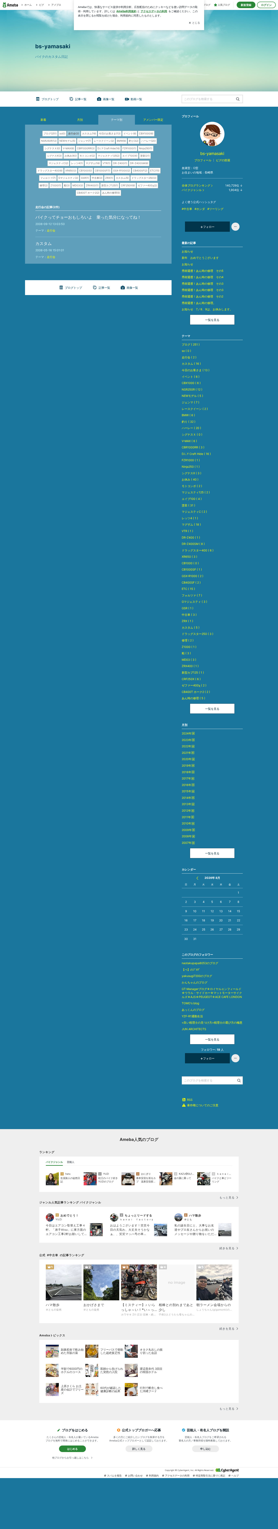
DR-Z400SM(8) (139, 163)
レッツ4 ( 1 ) (190, 518)
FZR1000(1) (129, 148)
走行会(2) (73, 133)
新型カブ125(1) (109, 185)
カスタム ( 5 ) (190, 627)
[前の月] (197, 878)
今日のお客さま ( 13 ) (195, 370)
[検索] (238, 99)
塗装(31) (145, 155)
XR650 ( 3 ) (189, 556)
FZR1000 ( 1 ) (191, 460)
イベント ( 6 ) (190, 376)
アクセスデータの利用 (177, 1475)
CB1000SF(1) (102, 170)
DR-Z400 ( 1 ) (191, 537)
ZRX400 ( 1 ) (190, 666)
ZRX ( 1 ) (187, 621)
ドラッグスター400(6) (49, 170)
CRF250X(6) (128, 185)
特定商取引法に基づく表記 (210, 1475)
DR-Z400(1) (120, 163)
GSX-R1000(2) (121, 170)
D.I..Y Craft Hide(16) (108, 148)
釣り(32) (133, 140)
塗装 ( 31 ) (188, 505)
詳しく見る (139, 1448)
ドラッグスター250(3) (143, 177)
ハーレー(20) (148, 140)
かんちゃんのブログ (194, 982)
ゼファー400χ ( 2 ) (194, 685)
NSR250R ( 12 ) (192, 389)
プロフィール (202, 160)
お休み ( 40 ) (190, 479)
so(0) (62, 133)
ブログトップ (50, 99)
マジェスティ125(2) (108, 155)
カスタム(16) (89, 133)
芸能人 (70, 1161)
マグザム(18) (93, 163)
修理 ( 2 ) (188, 640)
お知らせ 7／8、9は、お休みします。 (207, 309)
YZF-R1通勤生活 (192, 1016)
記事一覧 (80, 99)
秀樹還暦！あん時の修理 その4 (202, 277)
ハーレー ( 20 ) (191, 428)
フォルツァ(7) (48, 177)
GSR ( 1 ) (187, 608)
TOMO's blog (190, 1003)
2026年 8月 (212, 877)
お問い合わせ (135, 1475)
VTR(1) (106, 163)
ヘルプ (235, 1475)
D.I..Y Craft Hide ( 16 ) (196, 454)
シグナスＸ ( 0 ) (192, 434)
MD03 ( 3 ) (189, 659)
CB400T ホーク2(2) (88, 192)
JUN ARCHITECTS (194, 1029)
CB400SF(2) (140, 170)
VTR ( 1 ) (187, 531)
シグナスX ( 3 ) (191, 473)
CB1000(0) (85, 170)
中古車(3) (97, 177)
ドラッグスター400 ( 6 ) (197, 550)
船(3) (67, 185)
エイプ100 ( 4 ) (192, 499)
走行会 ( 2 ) (189, 357)
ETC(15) (154, 170)
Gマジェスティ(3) (68, 177)
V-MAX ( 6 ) (189, 441)
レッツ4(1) (77, 163)
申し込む (205, 1448)
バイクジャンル (192, 190)
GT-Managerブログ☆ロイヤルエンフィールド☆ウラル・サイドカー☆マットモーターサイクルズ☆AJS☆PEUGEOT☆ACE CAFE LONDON (212, 993)
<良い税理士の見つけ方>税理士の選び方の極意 (212, 1022)
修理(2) (44, 185)
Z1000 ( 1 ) (189, 647)
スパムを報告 (114, 1475)
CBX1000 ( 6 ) (191, 383)
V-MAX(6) (68, 148)
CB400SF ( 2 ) (191, 582)
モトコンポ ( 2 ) (192, 486)
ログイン (266, 5)
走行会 (51, 230)
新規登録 (246, 5)
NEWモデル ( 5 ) (192, 395)
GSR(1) (85, 177)
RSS (190, 1099)
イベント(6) (129, 133)
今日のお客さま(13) (109, 133)
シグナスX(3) (54, 155)
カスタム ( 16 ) (191, 363)
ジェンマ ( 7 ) (190, 402)
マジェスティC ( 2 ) (194, 511)
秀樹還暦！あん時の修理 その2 (202, 296)
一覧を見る (212, 320)
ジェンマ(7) (84, 140)
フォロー (209, 226)
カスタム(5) (122, 177)
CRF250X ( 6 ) (191, 679)
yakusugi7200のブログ (197, 976)
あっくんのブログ (193, 1009)
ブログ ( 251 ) (191, 344)
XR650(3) (70, 170)
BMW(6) (121, 140)
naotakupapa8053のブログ (200, 963)
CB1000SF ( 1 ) (192, 569)
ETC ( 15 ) (188, 589)
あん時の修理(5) (111, 192)
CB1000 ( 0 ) (190, 563)
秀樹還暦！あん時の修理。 (199, 303)
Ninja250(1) (145, 148)
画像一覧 (108, 99)
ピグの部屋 (223, 160)
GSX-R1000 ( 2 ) (192, 576)
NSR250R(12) (49, 140)
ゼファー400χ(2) (147, 185)
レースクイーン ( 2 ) (195, 409)
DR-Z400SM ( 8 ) (193, 544)
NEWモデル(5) (67, 140)
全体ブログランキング (196, 185)
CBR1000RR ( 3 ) (193, 447)
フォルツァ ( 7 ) (192, 595)
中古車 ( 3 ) (189, 614)
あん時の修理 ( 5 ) (193, 698)
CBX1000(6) (146, 133)
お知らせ (187, 251)
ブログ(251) (50, 133)
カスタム (43, 243)
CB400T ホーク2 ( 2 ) (196, 692)
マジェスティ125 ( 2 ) (196, 492)
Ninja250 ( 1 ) (191, 466)
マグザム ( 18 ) (191, 524)
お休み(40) (71, 155)
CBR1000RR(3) (86, 148)
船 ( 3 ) (186, 653)
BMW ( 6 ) (188, 415)
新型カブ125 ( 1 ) (193, 672)
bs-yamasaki (214, 153)
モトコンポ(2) (87, 155)
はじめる (72, 1448)
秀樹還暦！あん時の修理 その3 (202, 283)
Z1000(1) (55, 185)
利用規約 (154, 1475)
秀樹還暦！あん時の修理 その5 (202, 270)
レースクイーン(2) (104, 140)
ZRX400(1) (92, 185)
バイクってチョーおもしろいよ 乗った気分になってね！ (88, 217)
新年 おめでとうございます (200, 257)
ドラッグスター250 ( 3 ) (197, 634)
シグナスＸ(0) (52, 148)
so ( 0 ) (186, 350)
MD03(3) (77, 185)
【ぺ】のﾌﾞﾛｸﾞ (191, 969)
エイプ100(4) (129, 155)
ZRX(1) (109, 177)
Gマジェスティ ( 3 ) (194, 601)
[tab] (54, 1162)
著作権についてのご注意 (202, 1105)
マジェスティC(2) (58, 163)
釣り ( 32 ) (188, 421)
